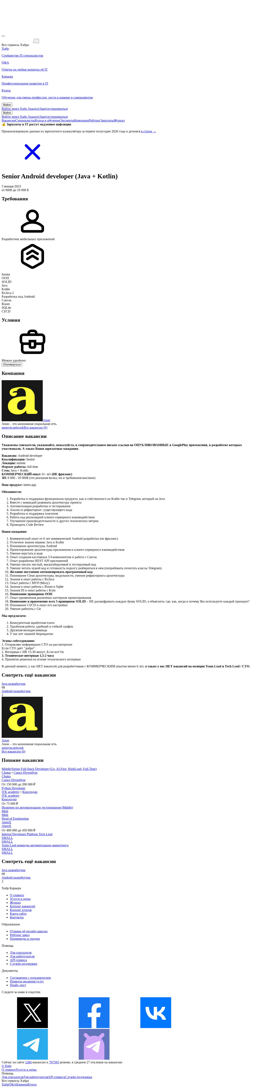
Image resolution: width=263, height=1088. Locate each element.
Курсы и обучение (47, 120)
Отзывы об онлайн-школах (29, 931)
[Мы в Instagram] (217, 1027)
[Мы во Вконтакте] (156, 1027)
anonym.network (13, 427)
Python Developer (13, 788)
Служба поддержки (23, 963)
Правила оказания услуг (27, 981)
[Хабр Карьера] (18, 40)
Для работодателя (22, 956)
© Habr (7, 1066)
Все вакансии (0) (35, 427)
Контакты (17, 917)
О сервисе (17, 895)
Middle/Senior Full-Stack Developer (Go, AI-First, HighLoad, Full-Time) (49, 769)
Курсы (32, 1084)
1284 (28, 1062)
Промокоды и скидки (25, 938)
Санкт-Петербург (26, 772)
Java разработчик (13, 683)
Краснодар (29, 792)
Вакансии (8, 120)
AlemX (6, 822)
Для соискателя (20, 952)
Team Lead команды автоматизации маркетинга (35, 845)
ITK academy (11, 792)
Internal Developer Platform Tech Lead (27, 834)
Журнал (119, 120)
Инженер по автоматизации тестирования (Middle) (37, 807)
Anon (46, 420)
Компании (81, 120)
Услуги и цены (20, 899)
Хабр (5, 1084)
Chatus (6, 772)
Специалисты (25, 120)
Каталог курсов (21, 910)
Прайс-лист (18, 985)
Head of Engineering (15, 818)
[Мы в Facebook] (94, 1027)
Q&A (12, 1084)
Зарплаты (107, 120)
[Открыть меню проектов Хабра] (3, 36)
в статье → (148, 131)
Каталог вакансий (22, 906)
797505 (54, 1062)
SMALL (7, 838)
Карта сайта (18, 913)
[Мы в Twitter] (32, 1027)
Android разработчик (16, 691)
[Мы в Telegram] (32, 1058)
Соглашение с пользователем (30, 977)
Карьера (22, 1084)
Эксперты (67, 120)
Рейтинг (94, 120)
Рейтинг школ (20, 935)
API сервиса (18, 960)
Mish (5, 811)
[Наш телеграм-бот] (94, 1058)
